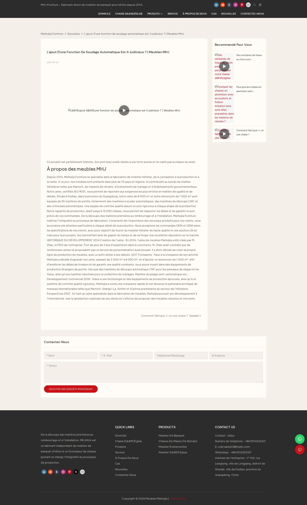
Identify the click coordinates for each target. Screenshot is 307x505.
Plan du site (177, 498)
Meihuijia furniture (52, 33)
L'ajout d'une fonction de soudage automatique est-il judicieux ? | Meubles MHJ (134, 33)
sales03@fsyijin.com (237, 446)
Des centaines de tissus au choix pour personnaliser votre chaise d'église (249, 57)
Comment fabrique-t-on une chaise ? (250, 132)
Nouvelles (73, 33)
